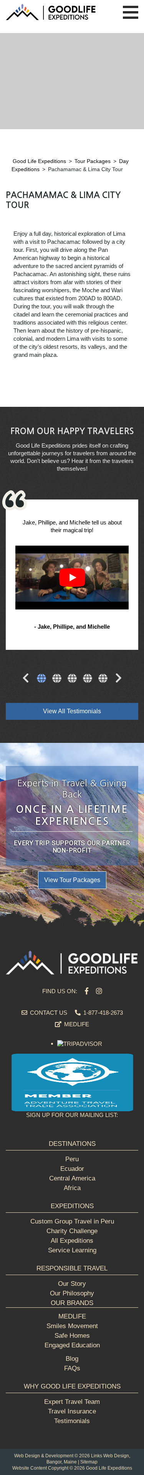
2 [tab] (56, 679)
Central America (72, 1178)
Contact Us (47, 1012)
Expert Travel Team (72, 1401)
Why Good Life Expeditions (72, 1386)
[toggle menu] (130, 12)
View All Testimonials (72, 711)
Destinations (72, 1143)
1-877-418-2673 (102, 1012)
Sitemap (89, 1462)
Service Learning (72, 1250)
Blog (72, 1358)
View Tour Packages (72, 880)
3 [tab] (72, 679)
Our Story (72, 1283)
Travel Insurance (72, 1411)
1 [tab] (41, 679)
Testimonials (72, 1421)
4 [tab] (87, 679)
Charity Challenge (72, 1231)
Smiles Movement (72, 1326)
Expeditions (72, 1206)
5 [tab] (103, 679)
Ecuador (72, 1168)
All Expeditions (72, 1240)
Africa (72, 1188)
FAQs (72, 1368)
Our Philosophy (72, 1293)
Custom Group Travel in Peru (72, 1221)
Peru (72, 1159)
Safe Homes (72, 1335)
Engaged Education (72, 1345)
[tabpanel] (72, 575)
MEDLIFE (76, 1024)
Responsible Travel (72, 1268)
